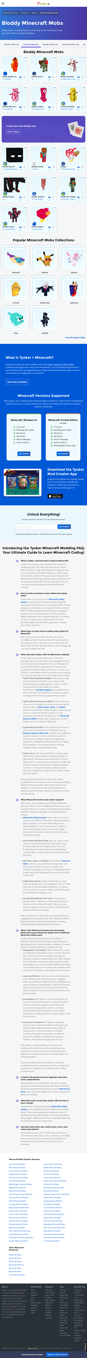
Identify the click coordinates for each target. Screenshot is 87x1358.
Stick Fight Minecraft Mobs (54, 1237)
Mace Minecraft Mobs (17, 1191)
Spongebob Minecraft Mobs (54, 1224)
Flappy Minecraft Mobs (18, 1174)
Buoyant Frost (39, 109)
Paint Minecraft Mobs (52, 1204)
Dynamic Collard (69, 199)
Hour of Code (65, 1335)
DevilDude (9, 109)
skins (40, 707)
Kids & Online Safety (46, 1348)
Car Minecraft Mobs (51, 1174)
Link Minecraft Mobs (52, 1241)
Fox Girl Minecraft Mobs (18, 1214)
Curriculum (49, 1293)
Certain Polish (10, 229)
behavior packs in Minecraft (35, 733)
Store (33, 1313)
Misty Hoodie (68, 109)
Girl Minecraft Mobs (51, 1184)
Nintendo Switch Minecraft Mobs (56, 1194)
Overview (49, 1290)
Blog (32, 1290)
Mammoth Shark (69, 79)
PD (75, 1328)
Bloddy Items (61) (50, 44)
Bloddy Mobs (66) (30, 44)
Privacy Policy (32, 1348)
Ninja (36, 169)
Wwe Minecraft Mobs (17, 1167)
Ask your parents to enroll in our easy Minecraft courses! (43, 519)
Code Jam (63, 1333)
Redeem (48, 1298)
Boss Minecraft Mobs (17, 1164)
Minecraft (25, 13)
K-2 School (78, 1318)
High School (79, 1310)
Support (34, 1295)
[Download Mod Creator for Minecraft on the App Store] (55, 496)
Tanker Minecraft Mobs (53, 1197)
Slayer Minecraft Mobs (52, 1217)
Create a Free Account (57, 1354)
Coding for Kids (11, 13)
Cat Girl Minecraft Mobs (53, 1207)
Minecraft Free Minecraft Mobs (21, 1237)
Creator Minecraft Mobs (53, 1164)
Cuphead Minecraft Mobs (19, 1234)
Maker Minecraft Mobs (52, 1167)
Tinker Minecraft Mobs (52, 1177)
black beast (38, 229)
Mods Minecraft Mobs (17, 1201)
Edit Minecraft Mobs (51, 1171)
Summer (48, 1318)
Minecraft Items (15, 1268)
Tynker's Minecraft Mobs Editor (60, 364)
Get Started (24, 454)
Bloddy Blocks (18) (71, 44)
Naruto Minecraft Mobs (18, 1217)
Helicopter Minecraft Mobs (54, 1234)
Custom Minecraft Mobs (18, 1177)
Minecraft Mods (15, 1271)
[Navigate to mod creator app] (22, 482)
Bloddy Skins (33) (11, 44)
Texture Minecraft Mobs (18, 1171)
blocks (62, 707)
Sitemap (34, 1305)
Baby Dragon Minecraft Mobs (20, 1184)
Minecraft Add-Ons (16, 1265)
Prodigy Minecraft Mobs (53, 1201)
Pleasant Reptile (69, 169)
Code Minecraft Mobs (52, 1211)
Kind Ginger (38, 199)
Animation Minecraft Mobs (54, 1187)
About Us (34, 1293)
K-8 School (78, 1320)
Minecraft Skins (15, 1258)
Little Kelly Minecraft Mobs (54, 1214)
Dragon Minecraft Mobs (18, 1211)
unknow (8, 79)
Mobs (34, 13)
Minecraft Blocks (15, 1261)
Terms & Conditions (19, 1348)
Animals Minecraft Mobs (53, 1221)
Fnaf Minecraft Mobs (17, 1181)
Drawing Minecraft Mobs (18, 1204)
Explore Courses (17, 382)
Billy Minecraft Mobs (17, 1227)
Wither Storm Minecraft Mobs (55, 1181)
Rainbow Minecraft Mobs (19, 1197)
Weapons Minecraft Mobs (19, 1207)
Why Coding (50, 1300)
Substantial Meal (11, 169)
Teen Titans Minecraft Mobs (54, 1227)
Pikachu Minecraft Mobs (18, 1224)
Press (33, 1298)
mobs (52, 707)
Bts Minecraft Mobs (51, 1191)
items (46, 707)
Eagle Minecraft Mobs (17, 1187)
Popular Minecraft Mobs (18, 1241)
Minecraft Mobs (15, 1255)
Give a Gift (49, 1295)
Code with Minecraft (17, 1275)
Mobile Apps (36, 1303)
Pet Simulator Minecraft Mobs (20, 1194)
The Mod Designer (44, 690)
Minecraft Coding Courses (34, 817)
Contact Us (67, 1348)
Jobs (32, 1300)
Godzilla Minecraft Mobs (18, 1221)
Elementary (78, 1303)
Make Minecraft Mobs (52, 1231)
